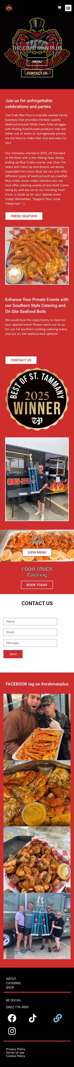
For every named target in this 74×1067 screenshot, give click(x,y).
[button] (68, 8)
